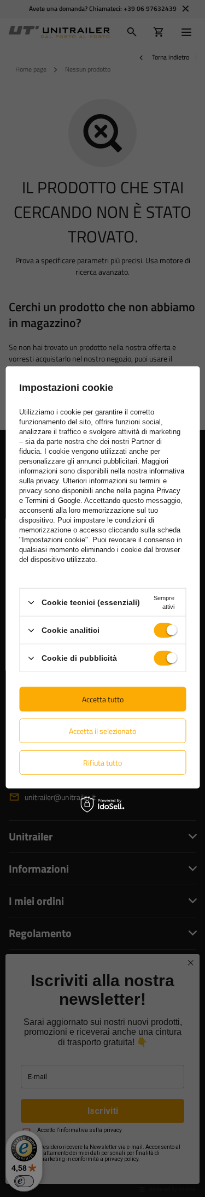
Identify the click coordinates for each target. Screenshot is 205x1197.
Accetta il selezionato (102, 730)
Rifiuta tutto (102, 762)
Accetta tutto (103, 698)
